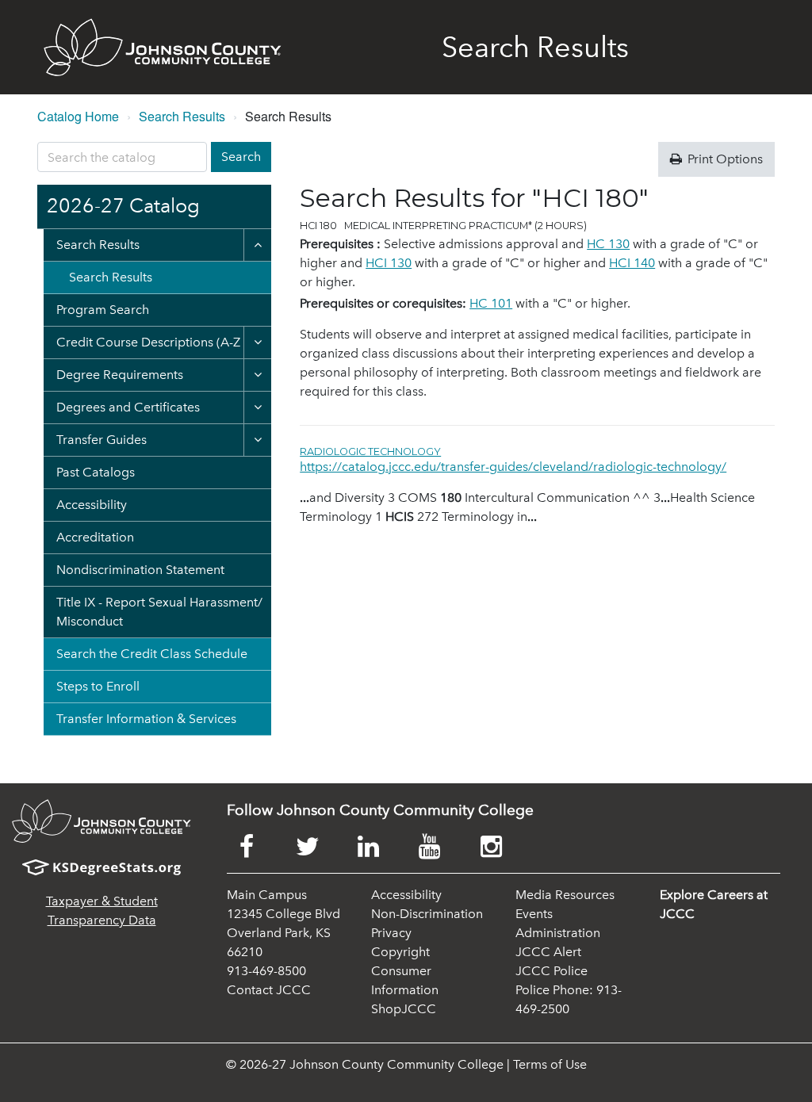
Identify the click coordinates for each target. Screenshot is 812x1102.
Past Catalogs (95, 472)
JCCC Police (551, 970)
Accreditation (95, 537)
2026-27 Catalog (123, 205)
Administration (557, 932)
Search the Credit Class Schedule (151, 653)
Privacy (391, 932)
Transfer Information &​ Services (146, 718)
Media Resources (565, 894)
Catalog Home (78, 116)
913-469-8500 (266, 970)
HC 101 (490, 303)
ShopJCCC (403, 1008)
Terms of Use (550, 1064)
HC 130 (608, 243)
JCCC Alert (548, 951)
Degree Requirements (119, 374)
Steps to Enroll (98, 686)
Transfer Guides (101, 439)
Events (534, 913)
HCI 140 (632, 262)
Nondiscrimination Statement (140, 569)
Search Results (182, 116)
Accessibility (91, 504)
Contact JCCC (269, 989)
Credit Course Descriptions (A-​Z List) (161, 342)
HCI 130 (389, 262)
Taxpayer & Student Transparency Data (102, 910)
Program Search (102, 309)
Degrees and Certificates (128, 407)
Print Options (723, 158)
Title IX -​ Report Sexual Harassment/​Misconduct (159, 612)
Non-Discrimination (427, 913)
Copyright (400, 951)
